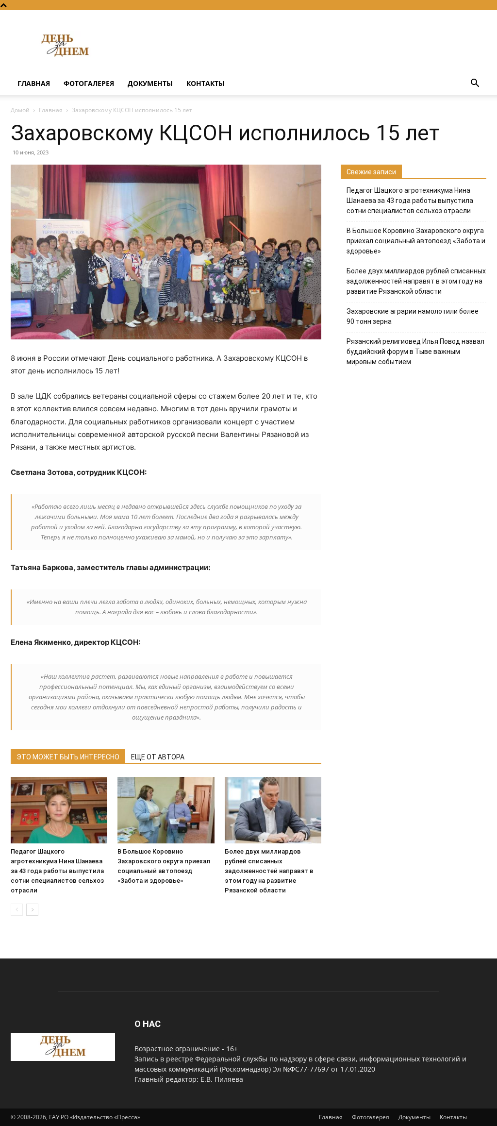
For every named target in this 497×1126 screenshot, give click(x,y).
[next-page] (32, 910)
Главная (33, 83)
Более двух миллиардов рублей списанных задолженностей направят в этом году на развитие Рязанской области (269, 871)
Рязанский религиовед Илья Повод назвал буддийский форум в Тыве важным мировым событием (415, 351)
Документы (150, 83)
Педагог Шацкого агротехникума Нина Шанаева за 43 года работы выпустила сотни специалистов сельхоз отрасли (57, 871)
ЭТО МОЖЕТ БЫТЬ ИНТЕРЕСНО (68, 757)
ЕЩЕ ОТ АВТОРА (157, 757)
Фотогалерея (89, 83)
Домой (20, 110)
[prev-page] (17, 910)
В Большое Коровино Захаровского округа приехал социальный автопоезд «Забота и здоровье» (416, 241)
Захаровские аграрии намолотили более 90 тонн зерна (413, 316)
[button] (474, 84)
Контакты (205, 83)
